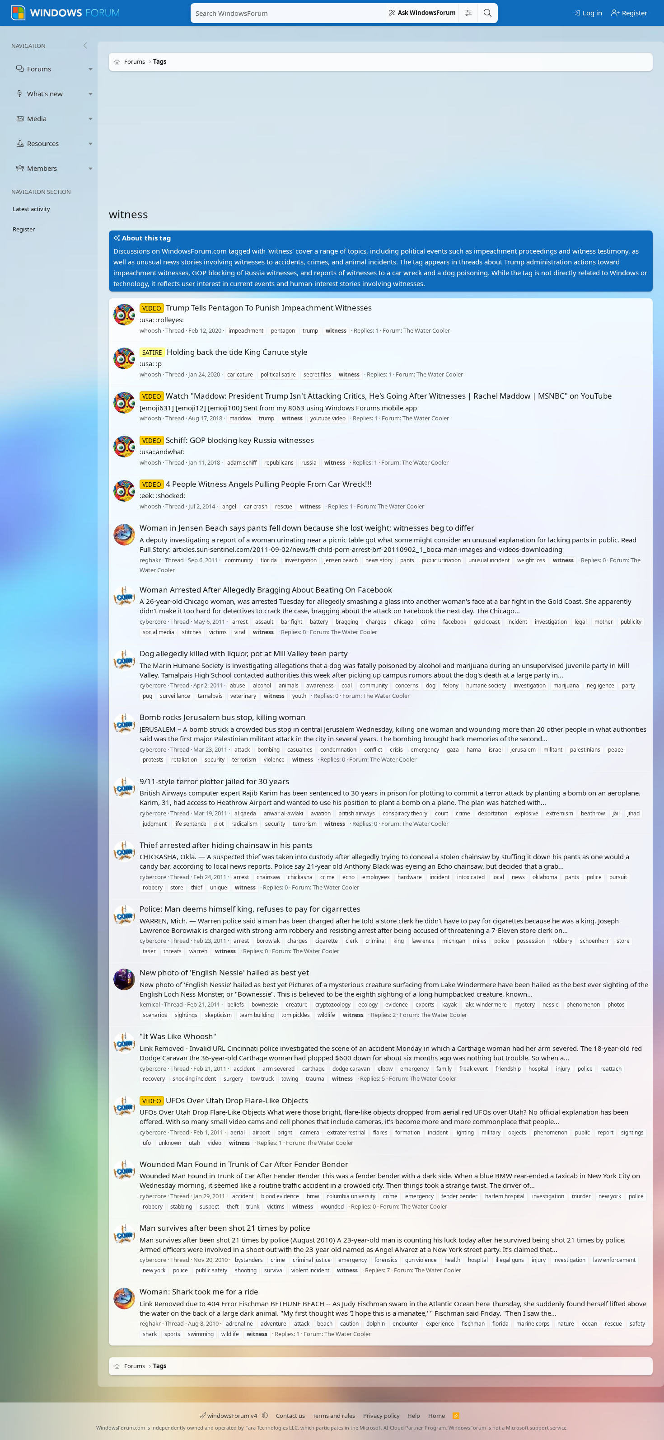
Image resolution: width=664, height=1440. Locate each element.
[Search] (487, 13)
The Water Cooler (426, 330)
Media (37, 118)
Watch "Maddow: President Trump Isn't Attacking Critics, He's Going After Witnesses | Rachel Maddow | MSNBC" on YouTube (377, 396)
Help (413, 1416)
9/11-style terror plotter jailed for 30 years (214, 781)
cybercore (153, 621)
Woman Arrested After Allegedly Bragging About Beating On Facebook (266, 589)
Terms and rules (334, 1416)
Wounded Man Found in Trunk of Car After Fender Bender (244, 1164)
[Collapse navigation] (85, 46)
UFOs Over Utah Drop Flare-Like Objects (225, 1100)
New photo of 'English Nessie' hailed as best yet (224, 972)
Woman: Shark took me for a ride (199, 1291)
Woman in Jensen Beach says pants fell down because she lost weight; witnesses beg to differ (307, 527)
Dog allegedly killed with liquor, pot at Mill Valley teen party (244, 653)
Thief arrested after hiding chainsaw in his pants (226, 845)
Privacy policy (381, 1416)
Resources (43, 143)
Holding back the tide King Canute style (225, 352)
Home (436, 1416)
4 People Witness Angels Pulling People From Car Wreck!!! (257, 484)
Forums (39, 68)
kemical (150, 1005)
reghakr (150, 560)
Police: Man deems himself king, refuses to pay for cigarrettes (250, 909)
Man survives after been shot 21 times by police (225, 1228)
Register (24, 229)
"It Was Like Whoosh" (178, 1036)
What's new (45, 93)
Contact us (290, 1416)
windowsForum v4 (232, 1416)
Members (42, 168)
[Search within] (467, 13)
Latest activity (31, 209)
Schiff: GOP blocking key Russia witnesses (228, 440)
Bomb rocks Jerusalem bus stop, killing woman (223, 717)
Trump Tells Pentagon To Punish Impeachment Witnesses (257, 307)
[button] (91, 69)
